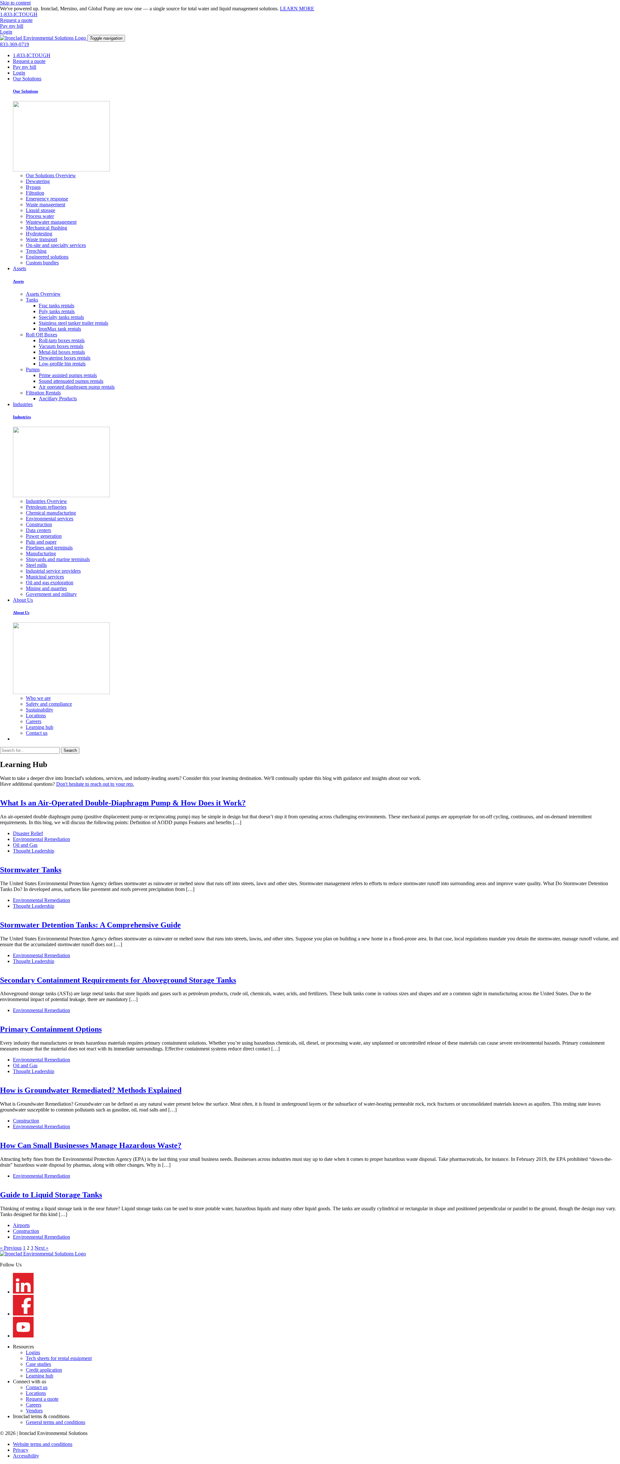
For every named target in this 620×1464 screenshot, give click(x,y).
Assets (19, 268)
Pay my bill (24, 67)
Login (19, 73)
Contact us (36, 733)
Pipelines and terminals (49, 547)
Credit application (44, 1370)
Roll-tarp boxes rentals (62, 340)
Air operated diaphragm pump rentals (77, 387)
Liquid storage (40, 210)
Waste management (45, 204)
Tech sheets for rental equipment (59, 1358)
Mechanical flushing (46, 227)
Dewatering (38, 181)
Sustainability (39, 709)
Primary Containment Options (51, 1029)
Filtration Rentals (43, 392)
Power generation (44, 536)
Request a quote (29, 61)
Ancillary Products (58, 398)
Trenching (36, 251)
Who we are (38, 698)
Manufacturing (41, 553)
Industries (23, 404)
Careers (33, 721)
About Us (23, 600)
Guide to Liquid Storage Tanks (51, 1195)
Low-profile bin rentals (62, 363)
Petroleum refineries (46, 507)
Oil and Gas (25, 845)
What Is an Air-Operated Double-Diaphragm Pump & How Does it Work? (123, 803)
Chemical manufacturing (51, 513)
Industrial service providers (53, 571)
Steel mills (36, 565)
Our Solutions (27, 78)
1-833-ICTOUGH (31, 55)
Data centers (38, 530)
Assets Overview (43, 294)
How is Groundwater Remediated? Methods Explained (90, 1090)
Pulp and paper (41, 542)
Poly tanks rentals (57, 311)
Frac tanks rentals (56, 305)
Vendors (34, 1410)
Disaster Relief (28, 833)
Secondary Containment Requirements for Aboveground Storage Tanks (118, 980)
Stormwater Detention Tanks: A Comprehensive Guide (90, 925)
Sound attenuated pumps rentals (71, 381)
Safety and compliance (49, 704)
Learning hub (39, 727)
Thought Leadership (33, 851)
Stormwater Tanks (30, 869)
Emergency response (47, 198)
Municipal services (45, 576)
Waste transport (41, 239)
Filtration (35, 193)
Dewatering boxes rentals (64, 358)
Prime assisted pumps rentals (68, 375)
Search (70, 750)
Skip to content (15, 2)
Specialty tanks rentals (61, 317)
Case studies (38, 1364)
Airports (21, 1225)
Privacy (20, 1450)
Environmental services (49, 518)
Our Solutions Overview (51, 175)
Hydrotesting (39, 233)
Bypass (33, 187)
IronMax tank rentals (60, 329)
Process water (40, 216)
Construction (39, 524)
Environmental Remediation (41, 839)
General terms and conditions (55, 1422)
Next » (41, 1248)
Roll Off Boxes (41, 334)
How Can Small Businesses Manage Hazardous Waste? (90, 1145)
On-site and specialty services (56, 245)
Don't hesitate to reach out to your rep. (95, 784)
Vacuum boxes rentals (61, 346)
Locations (36, 715)
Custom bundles (42, 262)
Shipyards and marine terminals (58, 559)
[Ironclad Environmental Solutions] (43, 38)
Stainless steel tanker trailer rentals (73, 323)
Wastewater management (51, 222)
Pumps (33, 369)
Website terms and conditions (42, 1444)
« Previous (11, 1248)
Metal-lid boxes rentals (62, 352)
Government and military (51, 594)
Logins (33, 1352)
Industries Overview (46, 501)
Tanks (32, 299)
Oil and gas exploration (49, 582)
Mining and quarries (46, 588)
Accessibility (26, 1456)
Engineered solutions (47, 257)
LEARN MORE (297, 8)
